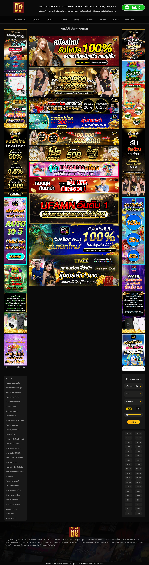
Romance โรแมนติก (13, 481)
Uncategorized (11, 509)
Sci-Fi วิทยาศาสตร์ (12, 486)
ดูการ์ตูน (76, 19)
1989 (128, 513)
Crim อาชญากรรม (12, 411)
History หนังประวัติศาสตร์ (15, 439)
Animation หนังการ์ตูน (14, 388)
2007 (128, 473)
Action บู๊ (9, 378)
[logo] (18, 12)
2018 (139, 447)
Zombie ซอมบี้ (11, 518)
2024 (138, 433)
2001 (129, 486)
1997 (128, 495)
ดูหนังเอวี (49, 19)
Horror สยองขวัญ (12, 444)
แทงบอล (115, 19)
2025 (128, 433)
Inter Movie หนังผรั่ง (13, 448)
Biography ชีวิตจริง (13, 402)
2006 (138, 473)
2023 (128, 438)
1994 (139, 500)
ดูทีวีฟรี (103, 19)
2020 (138, 442)
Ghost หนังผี (10, 434)
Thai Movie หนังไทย (13, 495)
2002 (138, 482)
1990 (139, 509)
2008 (138, 469)
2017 (128, 451)
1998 (139, 491)
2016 (139, 451)
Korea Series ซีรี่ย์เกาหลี (14, 458)
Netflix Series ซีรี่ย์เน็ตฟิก (15, 472)
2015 (128, 455)
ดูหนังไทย (36, 19)
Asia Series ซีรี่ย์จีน (12, 397)
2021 (128, 442)
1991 (128, 509)
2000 (138, 486)
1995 (128, 500)
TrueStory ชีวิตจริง (13, 504)
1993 (128, 504)
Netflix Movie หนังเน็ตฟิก (14, 467)
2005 (128, 478)
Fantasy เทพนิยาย (12, 430)
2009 (128, 469)
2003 (128, 482)
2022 (138, 438)
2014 (139, 455)
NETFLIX (63, 19)
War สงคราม (10, 514)
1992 (139, 504)
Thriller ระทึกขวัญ (12, 500)
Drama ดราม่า (11, 416)
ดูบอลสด (90, 19)
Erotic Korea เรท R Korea (15, 420)
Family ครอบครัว (12, 425)
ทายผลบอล (129, 19)
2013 (128, 460)
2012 (139, 460)
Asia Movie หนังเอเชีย (13, 392)
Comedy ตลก (11, 406)
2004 (138, 478)
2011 (128, 464)
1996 (139, 495)
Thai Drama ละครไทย (13, 490)
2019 (128, 447)
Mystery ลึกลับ (11, 462)
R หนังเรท (9, 476)
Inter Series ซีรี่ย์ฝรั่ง (13, 453)
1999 (128, 491)
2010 (139, 464)
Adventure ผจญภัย (13, 383)
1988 (139, 513)
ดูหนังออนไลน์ (20, 19)
